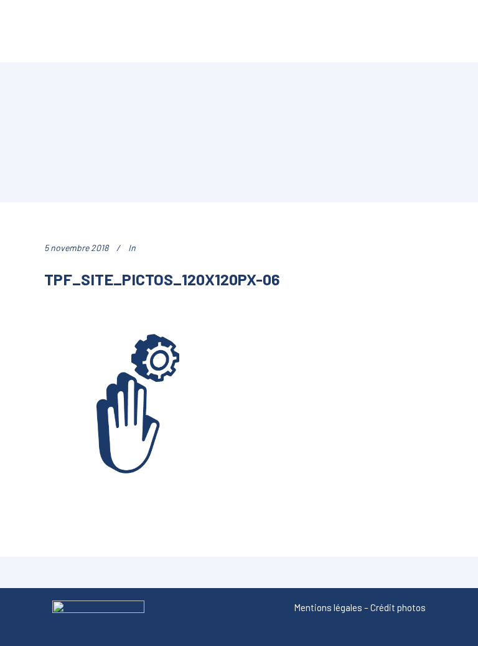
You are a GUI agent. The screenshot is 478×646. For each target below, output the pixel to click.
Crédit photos (398, 607)
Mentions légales (328, 607)
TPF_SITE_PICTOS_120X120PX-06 (161, 278)
